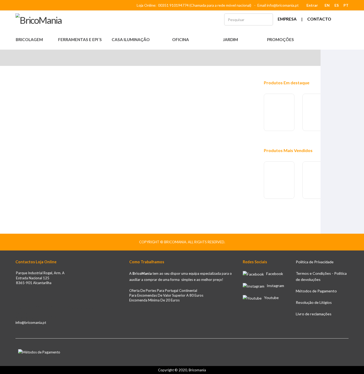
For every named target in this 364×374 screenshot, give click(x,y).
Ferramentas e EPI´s (80, 39)
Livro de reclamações (313, 314)
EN (327, 5)
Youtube (270, 297)
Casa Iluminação (131, 39)
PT (346, 5)
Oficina (181, 39)
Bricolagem (30, 39)
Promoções (280, 39)
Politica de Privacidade (315, 262)
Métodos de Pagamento (316, 291)
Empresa (287, 19)
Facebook (273, 273)
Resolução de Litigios (314, 302)
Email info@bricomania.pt (278, 5)
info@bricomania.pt (30, 322)
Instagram (274, 285)
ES (336, 5)
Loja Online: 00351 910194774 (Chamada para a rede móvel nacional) (195, 5)
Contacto (319, 19)
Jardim (231, 39)
